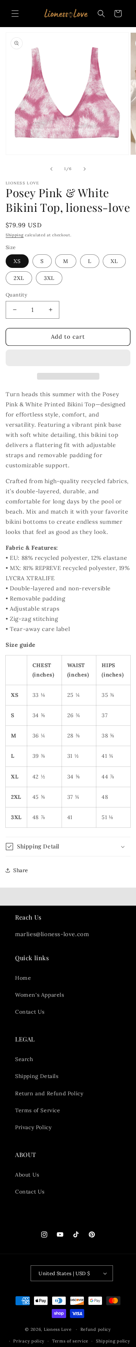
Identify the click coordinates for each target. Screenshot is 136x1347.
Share (20, 870)
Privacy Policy (33, 1127)
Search (24, 1059)
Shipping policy (113, 1341)
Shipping (15, 235)
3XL (49, 278)
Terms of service (70, 1341)
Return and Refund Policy (49, 1093)
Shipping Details (37, 1076)
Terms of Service (37, 1110)
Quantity (16, 295)
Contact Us (30, 1011)
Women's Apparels (39, 994)
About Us (27, 1174)
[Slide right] (84, 169)
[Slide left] (51, 169)
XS (17, 261)
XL (114, 261)
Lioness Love (57, 1329)
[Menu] (15, 13)
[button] (68, 358)
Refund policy (95, 1329)
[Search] (101, 13)
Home (23, 978)
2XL (19, 278)
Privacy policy (29, 1341)
